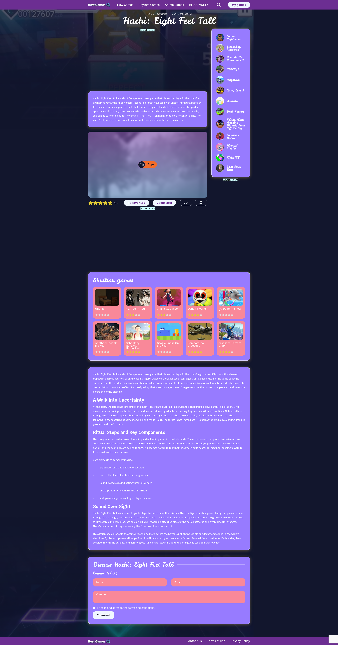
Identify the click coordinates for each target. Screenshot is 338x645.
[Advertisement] (147, 58)
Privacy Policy (240, 641)
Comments (164, 203)
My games (239, 5)
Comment (103, 615)
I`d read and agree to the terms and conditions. (126, 608)
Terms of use (216, 641)
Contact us (194, 641)
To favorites (136, 203)
